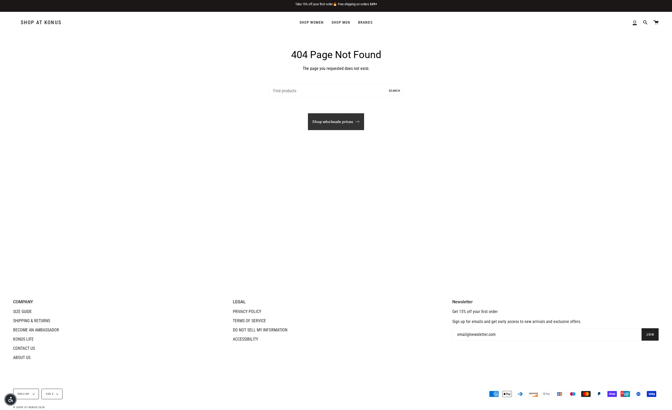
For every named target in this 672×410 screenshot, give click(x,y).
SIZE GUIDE (22, 311)
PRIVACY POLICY (247, 311)
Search (394, 91)
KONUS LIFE (23, 339)
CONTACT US (24, 348)
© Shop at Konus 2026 (29, 407)
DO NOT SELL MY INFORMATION (260, 329)
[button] (10, 399)
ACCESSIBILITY (245, 339)
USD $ (50, 393)
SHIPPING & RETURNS (31, 320)
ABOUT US (21, 357)
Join (650, 334)
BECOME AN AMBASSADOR (36, 329)
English (24, 393)
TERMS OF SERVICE (249, 320)
